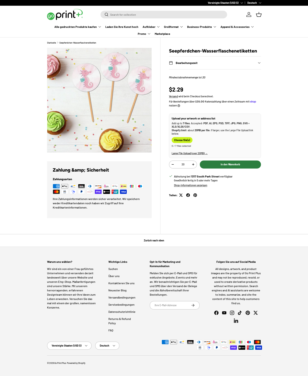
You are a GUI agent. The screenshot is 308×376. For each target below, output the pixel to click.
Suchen (113, 268)
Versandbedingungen (121, 297)
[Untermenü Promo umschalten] (149, 34)
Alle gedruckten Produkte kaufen (75, 26)
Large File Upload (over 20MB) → (190, 153)
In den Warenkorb (230, 164)
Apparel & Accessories (235, 26)
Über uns (114, 276)
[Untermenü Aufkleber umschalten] (158, 27)
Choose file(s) (182, 140)
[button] (259, 14)
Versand (173, 96)
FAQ (110, 330)
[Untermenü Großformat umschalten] (181, 27)
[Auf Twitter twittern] (180, 195)
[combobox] (164, 14)
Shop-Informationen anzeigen (190, 185)
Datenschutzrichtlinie (121, 311)
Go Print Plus (60, 363)
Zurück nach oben (154, 240)
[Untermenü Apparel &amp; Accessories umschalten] (252, 27)
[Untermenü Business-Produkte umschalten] (215, 27)
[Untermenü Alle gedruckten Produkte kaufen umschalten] (99, 27)
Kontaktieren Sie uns (121, 283)
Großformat (171, 26)
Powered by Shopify (76, 363)
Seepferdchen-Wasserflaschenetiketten (77, 42)
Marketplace (162, 33)
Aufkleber (149, 26)
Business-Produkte (199, 26)
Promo (142, 33)
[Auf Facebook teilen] (188, 195)
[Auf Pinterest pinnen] (195, 195)
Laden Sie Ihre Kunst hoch (121, 26)
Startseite (51, 42)
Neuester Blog (117, 290)
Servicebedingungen (121, 304)
